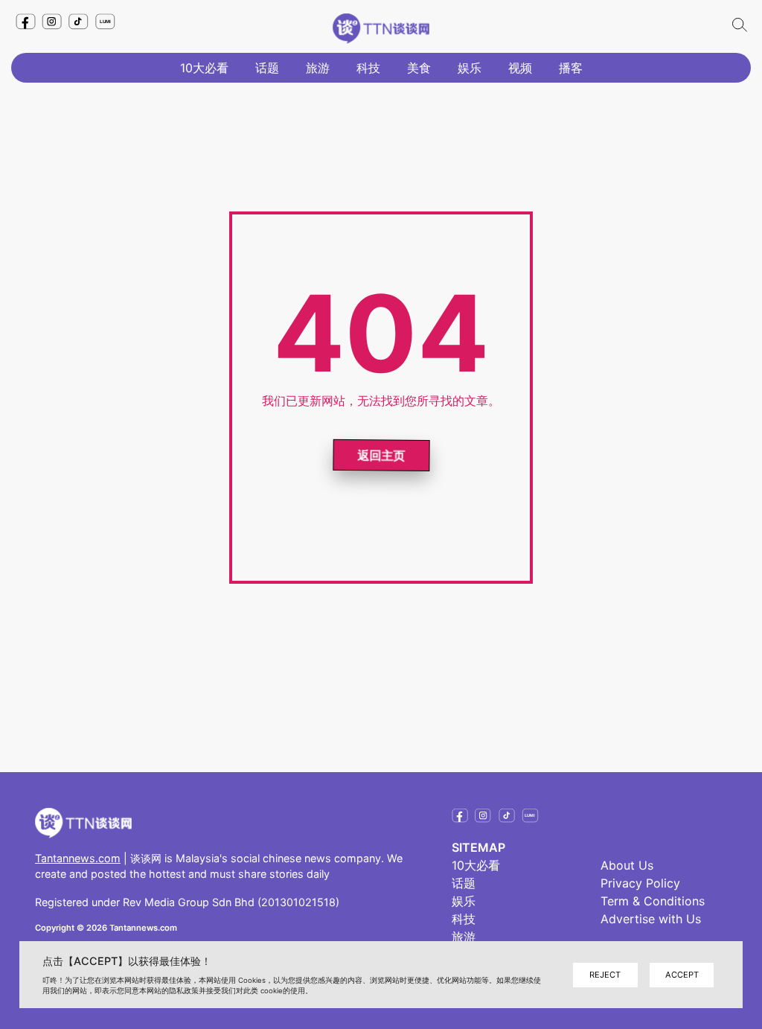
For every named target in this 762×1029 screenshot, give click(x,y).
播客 (571, 67)
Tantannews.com (78, 858)
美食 (419, 67)
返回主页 (379, 455)
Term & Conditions (653, 900)
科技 (368, 67)
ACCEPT (682, 974)
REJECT (605, 974)
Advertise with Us (651, 918)
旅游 (318, 67)
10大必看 (204, 67)
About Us (627, 865)
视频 (520, 67)
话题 (267, 67)
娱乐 (469, 67)
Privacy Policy (640, 883)
